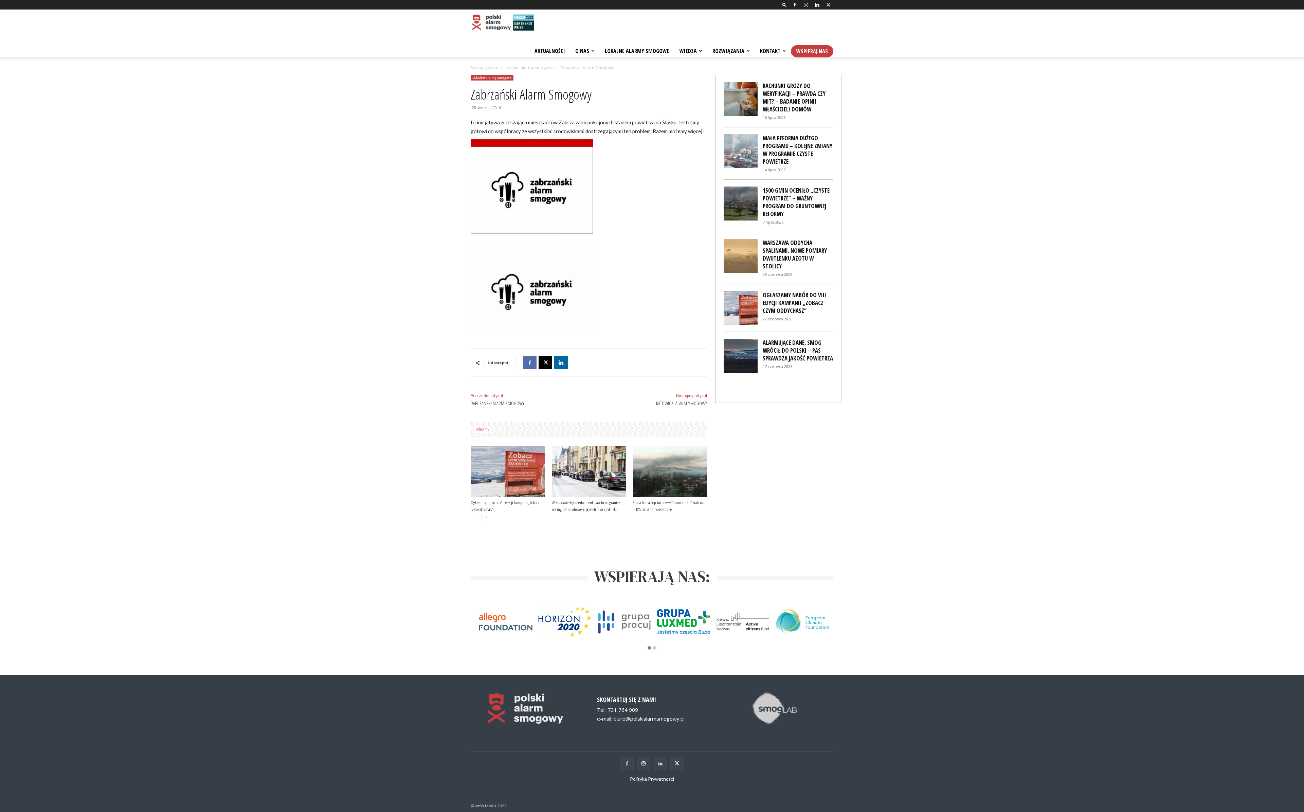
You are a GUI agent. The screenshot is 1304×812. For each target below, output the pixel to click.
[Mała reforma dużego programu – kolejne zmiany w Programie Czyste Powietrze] (741, 151)
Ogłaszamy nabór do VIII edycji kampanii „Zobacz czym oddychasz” (794, 303)
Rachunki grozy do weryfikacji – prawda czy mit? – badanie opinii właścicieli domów (794, 97)
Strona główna (484, 68)
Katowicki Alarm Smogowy (681, 403)
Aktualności (550, 51)
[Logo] (502, 23)
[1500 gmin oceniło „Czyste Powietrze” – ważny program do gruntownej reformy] (741, 203)
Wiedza (688, 51)
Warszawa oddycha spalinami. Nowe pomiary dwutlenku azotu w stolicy (795, 254)
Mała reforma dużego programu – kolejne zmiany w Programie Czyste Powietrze (797, 149)
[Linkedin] (817, 5)
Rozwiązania (728, 51)
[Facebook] (795, 5)
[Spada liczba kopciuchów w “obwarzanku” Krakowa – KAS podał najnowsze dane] (670, 471)
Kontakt (770, 51)
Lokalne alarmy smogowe (529, 68)
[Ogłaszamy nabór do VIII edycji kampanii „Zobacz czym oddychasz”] (508, 471)
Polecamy (482, 429)
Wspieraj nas (812, 51)
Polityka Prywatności (652, 779)
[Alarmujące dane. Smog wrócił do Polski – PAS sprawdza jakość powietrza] (741, 356)
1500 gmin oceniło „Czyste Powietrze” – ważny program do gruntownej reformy (796, 202)
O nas (582, 51)
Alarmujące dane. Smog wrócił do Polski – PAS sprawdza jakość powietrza (798, 350)
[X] (828, 5)
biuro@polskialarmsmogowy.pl (649, 718)
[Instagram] (806, 5)
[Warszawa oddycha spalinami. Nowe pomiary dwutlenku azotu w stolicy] (741, 256)
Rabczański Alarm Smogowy (497, 403)
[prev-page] (475, 517)
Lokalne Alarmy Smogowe (637, 51)
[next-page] (486, 517)
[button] (784, 4)
